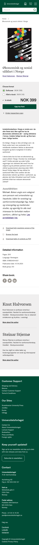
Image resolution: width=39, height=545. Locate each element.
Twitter (10, 281)
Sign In (25, 3)
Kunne (4, 410)
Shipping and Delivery (9, 386)
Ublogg (4, 413)
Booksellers (6, 432)
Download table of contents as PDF (18, 239)
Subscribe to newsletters (13, 458)
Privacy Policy (13, 542)
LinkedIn (15, 281)
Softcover (14, 90)
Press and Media (8, 435)
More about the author (10, 322)
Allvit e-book (15, 94)
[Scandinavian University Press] (11, 4)
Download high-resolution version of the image (20, 229)
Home (4, 19)
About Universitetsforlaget (11, 427)
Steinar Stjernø (22, 76)
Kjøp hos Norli (20, 107)
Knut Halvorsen (9, 76)
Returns (4, 388)
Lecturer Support (8, 430)
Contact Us (6, 425)
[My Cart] (30, 3)
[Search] (34, 10)
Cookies (5, 542)
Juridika (4, 408)
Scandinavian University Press (12, 405)
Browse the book (12, 234)
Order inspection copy (14, 113)
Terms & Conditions (9, 393)
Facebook (5, 281)
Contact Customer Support (11, 391)
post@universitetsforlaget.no (12, 515)
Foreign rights (7, 437)
